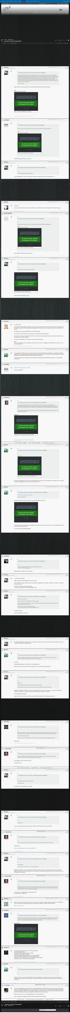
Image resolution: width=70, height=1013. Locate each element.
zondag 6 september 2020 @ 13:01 (52, 853)
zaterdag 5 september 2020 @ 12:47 (52, 649)
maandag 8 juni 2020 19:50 (27, 969)
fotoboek (27, 1)
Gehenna (6, 202)
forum (23, 1)
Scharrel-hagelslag (8, 213)
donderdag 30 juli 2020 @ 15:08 (53, 67)
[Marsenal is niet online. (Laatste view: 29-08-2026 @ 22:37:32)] (2, 350)
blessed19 (6, 321)
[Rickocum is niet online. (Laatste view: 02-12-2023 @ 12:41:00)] (2, 67)
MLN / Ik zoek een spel (18, 905)
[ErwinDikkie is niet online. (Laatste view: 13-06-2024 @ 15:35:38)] (2, 722)
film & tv (15, 1)
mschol (38, 561)
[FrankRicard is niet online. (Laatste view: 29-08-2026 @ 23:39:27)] (2, 397)
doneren (62, 3)
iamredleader (38, 72)
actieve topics (60, 43)
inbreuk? (66, 3)
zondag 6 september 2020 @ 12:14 (52, 831)
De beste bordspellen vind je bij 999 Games (35, 999)
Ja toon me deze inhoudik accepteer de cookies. (26, 103)
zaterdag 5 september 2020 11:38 (28, 655)
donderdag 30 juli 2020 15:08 (27, 125)
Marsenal (6, 349)
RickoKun (37, 125)
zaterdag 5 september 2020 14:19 (28, 775)
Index (2, 39)
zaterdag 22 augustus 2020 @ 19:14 (52, 590)
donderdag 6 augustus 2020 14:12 (28, 450)
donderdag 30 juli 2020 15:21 (27, 167)
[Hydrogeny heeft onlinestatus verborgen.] (2, 910)
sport (8, 1)
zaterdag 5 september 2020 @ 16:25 (52, 811)
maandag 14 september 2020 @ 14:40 (52, 909)
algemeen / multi (10, 39)
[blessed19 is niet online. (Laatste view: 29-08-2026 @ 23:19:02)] (2, 321)
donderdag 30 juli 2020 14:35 (27, 72)
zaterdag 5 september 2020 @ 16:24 (52, 769)
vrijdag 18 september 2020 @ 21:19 (52, 963)
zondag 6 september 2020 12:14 (28, 858)
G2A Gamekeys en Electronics (49, 442)
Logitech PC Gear (34, 767)
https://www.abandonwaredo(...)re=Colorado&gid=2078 (25, 848)
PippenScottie (8, 748)
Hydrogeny (6, 910)
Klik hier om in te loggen (13, 3)
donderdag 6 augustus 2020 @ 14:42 (52, 486)
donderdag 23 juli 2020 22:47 (27, 915)
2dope (36, 969)
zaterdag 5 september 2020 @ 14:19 (52, 748)
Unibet (8, 43)
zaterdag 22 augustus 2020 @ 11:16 (52, 574)
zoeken (35, 1)
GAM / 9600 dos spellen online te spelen (22, 367)
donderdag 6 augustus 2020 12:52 (28, 492)
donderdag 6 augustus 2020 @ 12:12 (52, 349)
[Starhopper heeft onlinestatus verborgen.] (2, 899)
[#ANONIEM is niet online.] (2, 120)
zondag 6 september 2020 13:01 (28, 881)
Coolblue (11, 43)
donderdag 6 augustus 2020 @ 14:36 (52, 444)
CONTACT (22, 1009)
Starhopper (6, 898)
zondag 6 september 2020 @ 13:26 (52, 875)
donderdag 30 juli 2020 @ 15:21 (53, 119)
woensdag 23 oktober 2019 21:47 (28, 561)
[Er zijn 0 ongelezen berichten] (64, 1)
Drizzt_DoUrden (38, 915)
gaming (5, 39)
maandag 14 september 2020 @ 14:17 (52, 898)
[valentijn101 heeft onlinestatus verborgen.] (2, 947)
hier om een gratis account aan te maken (24, 3)
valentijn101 (6, 947)
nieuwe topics (65, 43)
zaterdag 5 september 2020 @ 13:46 (52, 671)
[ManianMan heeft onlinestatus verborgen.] (2, 556)
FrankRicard (6, 397)
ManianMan (6, 556)
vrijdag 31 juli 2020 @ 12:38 (53, 258)
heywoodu (7, 985)
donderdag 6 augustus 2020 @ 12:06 (52, 320)
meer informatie (26, 108)
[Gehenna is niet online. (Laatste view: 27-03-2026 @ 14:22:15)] (2, 202)
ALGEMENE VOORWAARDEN (14, 1009)
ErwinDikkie (6, 721)
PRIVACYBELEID (5, 1009)
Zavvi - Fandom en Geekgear (21, 442)
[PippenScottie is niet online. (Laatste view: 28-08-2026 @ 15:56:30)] (2, 748)
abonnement (4, 43)
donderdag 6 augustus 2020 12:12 (29, 402)
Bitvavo (15, 43)
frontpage (3, 1)
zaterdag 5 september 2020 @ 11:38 (52, 638)
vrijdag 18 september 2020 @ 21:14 (52, 946)
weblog (19, 1)
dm (38, 1)
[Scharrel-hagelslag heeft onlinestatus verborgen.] (2, 213)
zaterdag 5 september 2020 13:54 (28, 817)
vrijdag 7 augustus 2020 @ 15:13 (52, 555)
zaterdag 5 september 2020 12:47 (28, 677)
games (11, 1)
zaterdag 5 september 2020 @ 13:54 (52, 721)
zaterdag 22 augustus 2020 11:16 (28, 596)
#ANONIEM (6, 120)
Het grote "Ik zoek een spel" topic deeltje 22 (12, 41)
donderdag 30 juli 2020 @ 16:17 (53, 201)
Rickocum (6, 67)
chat (31, 1)
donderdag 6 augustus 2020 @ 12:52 (52, 363)
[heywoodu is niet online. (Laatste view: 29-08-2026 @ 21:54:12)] (2, 985)
